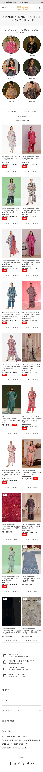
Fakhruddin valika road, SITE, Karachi (21, 740)
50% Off (32, 101)
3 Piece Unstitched (30, 111)
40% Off (11, 101)
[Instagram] (15, 763)
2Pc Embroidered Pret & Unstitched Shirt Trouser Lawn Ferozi (11, 578)
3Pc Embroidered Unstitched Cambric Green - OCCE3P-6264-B (11, 418)
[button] (3, 7)
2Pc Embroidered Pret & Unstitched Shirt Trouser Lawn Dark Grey (31, 314)
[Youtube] (32, 763)
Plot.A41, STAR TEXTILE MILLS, (15, 736)
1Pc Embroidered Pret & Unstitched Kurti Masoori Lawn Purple (11, 158)
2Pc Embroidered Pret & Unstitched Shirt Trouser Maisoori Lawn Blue (11, 314)
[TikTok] (23, 763)
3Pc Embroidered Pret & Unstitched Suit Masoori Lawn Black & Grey (31, 210)
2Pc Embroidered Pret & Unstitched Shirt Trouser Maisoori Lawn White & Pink (11, 473)
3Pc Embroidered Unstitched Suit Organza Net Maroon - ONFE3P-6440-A (11, 527)
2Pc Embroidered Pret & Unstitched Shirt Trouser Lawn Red (31, 158)
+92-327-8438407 (19, 744)
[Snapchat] (28, 763)
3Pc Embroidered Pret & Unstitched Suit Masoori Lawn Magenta (11, 366)
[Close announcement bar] (40, 1)
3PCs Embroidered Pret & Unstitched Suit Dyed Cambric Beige (31, 366)
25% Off (11, 78)
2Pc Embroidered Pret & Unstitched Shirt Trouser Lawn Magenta (31, 262)
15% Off (11, 55)
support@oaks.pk (17, 748)
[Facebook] (10, 763)
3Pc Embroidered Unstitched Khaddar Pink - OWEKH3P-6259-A (31, 472)
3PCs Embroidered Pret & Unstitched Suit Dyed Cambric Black (31, 526)
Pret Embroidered (11, 111)
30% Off (32, 78)
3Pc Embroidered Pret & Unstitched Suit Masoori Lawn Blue (11, 262)
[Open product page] (11, 44)
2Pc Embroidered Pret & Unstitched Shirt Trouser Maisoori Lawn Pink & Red (31, 419)
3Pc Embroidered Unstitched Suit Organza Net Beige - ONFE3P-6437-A (31, 631)
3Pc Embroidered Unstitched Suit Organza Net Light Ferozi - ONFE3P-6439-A (31, 579)
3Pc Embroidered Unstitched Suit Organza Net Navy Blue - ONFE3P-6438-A (11, 631)
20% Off (32, 55)
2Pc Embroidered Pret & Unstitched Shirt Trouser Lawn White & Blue (11, 210)
